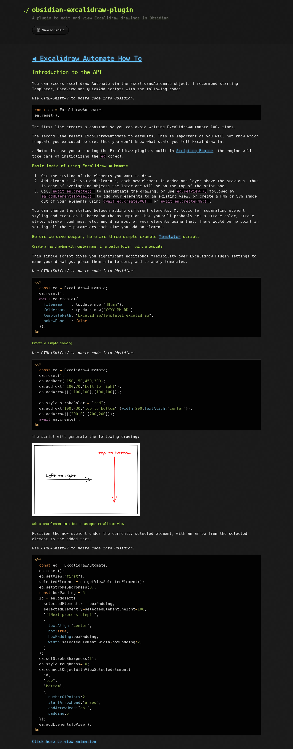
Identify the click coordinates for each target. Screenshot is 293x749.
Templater (169, 236)
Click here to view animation (64, 741)
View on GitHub (53, 30)
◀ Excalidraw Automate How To (87, 58)
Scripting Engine (194, 151)
